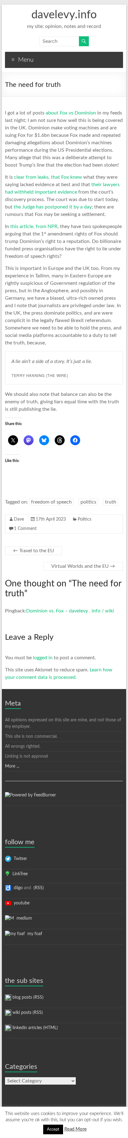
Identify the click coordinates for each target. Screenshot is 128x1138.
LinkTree (19, 874)
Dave (19, 519)
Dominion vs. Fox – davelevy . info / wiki (70, 610)
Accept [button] (53, 1129)
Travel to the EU (33, 550)
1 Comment (25, 528)
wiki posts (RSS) (27, 1012)
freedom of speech (51, 502)
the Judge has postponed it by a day (53, 206)
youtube (20, 903)
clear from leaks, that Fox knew (48, 177)
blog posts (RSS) (27, 997)
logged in (43, 657)
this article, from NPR (33, 226)
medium (23, 918)
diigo (17, 888)
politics (88, 502)
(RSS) (38, 888)
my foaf (33, 934)
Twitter (19, 859)
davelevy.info (64, 14)
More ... (12, 766)
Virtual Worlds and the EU (83, 566)
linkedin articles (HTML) (34, 1028)
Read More (75, 1129)
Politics (84, 519)
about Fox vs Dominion (71, 112)
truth (110, 502)
